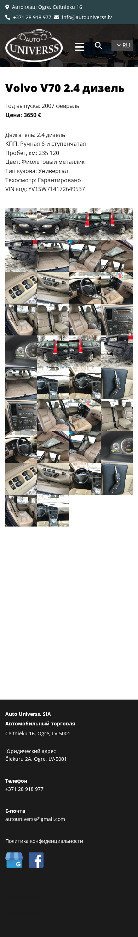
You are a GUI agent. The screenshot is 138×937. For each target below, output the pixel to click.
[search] (98, 45)
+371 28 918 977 (28, 17)
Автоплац (23, 7)
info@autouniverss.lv (83, 17)
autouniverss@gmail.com (35, 819)
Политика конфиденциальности (44, 841)
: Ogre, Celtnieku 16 (58, 7)
